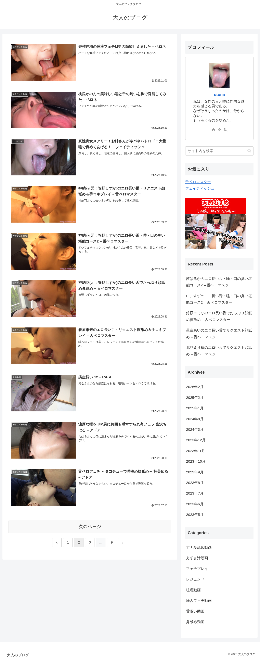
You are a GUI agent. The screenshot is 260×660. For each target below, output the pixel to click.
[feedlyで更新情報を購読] (219, 129)
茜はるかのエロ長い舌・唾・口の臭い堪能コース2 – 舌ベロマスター (219, 282)
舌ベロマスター (198, 182)
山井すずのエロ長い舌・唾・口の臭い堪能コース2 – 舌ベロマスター (219, 299)
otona (219, 94)
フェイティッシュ (199, 188)
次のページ (89, 526)
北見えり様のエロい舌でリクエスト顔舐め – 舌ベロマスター (219, 351)
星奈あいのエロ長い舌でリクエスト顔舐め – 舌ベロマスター (219, 333)
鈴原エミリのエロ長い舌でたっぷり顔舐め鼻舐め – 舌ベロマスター (219, 316)
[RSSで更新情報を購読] (225, 129)
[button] (249, 150)
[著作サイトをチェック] (213, 129)
